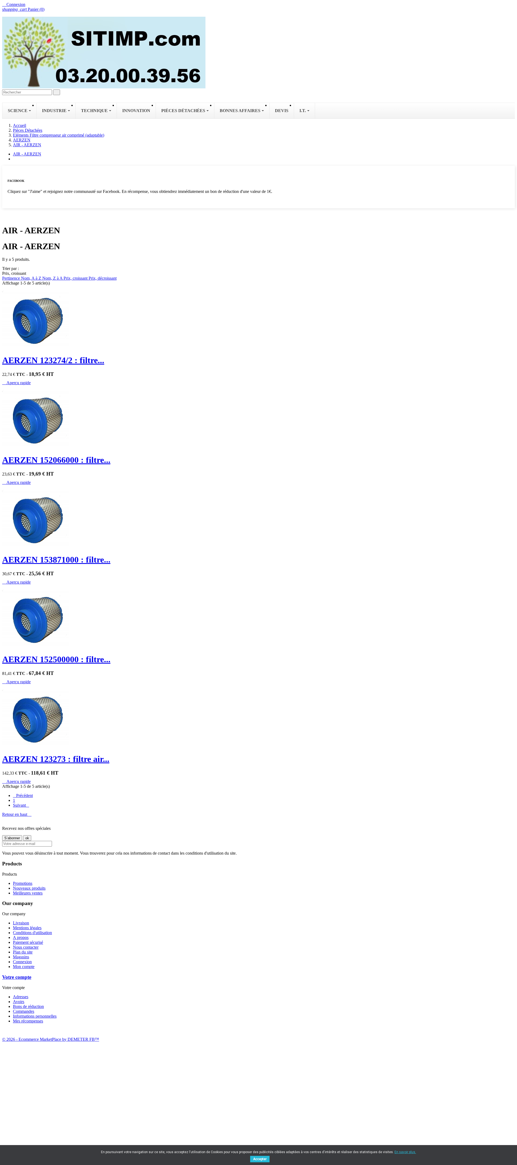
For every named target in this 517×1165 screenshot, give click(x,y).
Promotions (22, 883)
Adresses (20, 996)
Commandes (23, 1011)
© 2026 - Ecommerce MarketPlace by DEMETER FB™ (50, 1039)
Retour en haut (17, 814)
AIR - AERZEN (27, 154)
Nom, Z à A (53, 278)
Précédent (23, 795)
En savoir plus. (405, 1152)
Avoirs (18, 1001)
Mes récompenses (28, 1021)
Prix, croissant (76, 278)
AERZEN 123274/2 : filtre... (53, 360)
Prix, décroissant (103, 278)
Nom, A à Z (31, 278)
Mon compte (23, 966)
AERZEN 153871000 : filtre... (56, 559)
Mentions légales (27, 927)
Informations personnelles (35, 1016)
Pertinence (11, 278)
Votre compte (16, 977)
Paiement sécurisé (28, 942)
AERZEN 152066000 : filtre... (56, 460)
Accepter (260, 1159)
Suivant (21, 805)
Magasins (21, 957)
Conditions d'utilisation (32, 932)
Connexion (22, 961)
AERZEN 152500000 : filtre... (56, 659)
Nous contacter (26, 947)
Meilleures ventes (28, 893)
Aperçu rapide (16, 382)
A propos (21, 937)
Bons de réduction (28, 1006)
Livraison (21, 923)
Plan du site (23, 952)
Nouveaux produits (29, 888)
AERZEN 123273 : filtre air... (55, 759)
